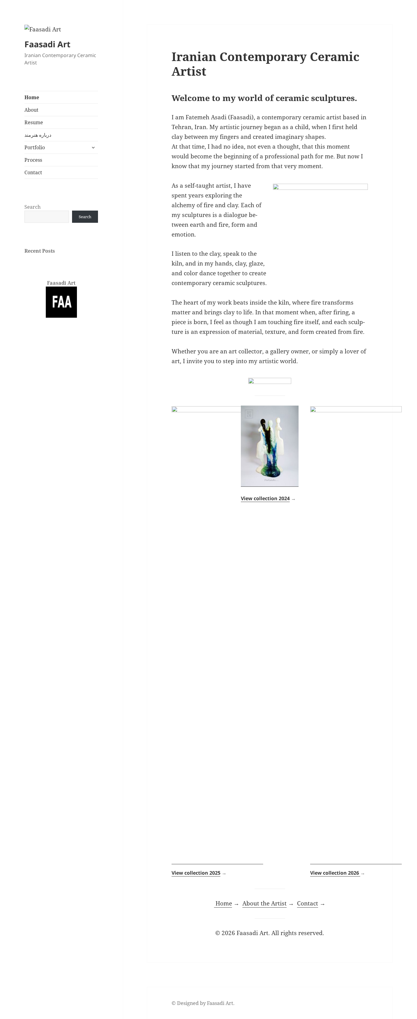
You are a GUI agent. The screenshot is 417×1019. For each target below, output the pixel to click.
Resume (33, 122)
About (31, 110)
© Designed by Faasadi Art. (203, 1003)
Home (31, 97)
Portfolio (34, 147)
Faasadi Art (47, 44)
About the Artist (264, 903)
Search (32, 207)
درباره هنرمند (37, 135)
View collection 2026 (335, 872)
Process (33, 160)
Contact (33, 172)
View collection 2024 (265, 498)
